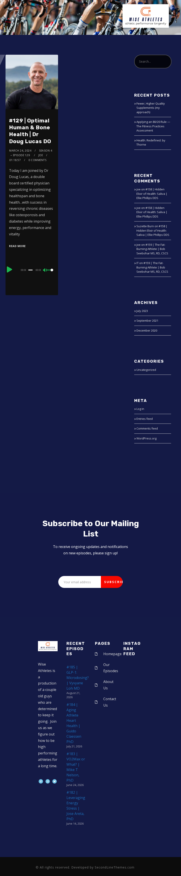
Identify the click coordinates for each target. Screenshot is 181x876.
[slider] (50, 274)
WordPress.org (146, 438)
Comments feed (147, 428)
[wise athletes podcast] (146, 17)
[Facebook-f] (41, 781)
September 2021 (147, 321)
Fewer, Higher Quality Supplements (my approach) (150, 107)
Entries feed (144, 419)
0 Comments (37, 160)
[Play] (9, 269)
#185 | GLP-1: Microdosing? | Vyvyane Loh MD (77, 678)
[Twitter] (54, 781)
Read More (17, 246)
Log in (140, 409)
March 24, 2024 (20, 150)
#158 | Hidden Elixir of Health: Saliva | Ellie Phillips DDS (151, 193)
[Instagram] (47, 781)
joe (40, 155)
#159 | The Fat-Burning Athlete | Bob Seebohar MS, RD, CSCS (152, 249)
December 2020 (146, 330)
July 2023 (142, 311)
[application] (31, 269)
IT (137, 263)
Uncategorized (146, 370)
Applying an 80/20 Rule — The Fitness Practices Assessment (153, 126)
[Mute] (45, 270)
